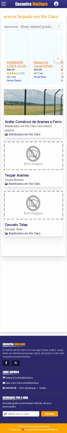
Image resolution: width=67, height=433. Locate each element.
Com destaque (27, 388)
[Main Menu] (3, 4)
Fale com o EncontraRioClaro (22, 383)
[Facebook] (6, 363)
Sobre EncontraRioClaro (19, 377)
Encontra (31, 4)
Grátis (42, 388)
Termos (22, 426)
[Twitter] (16, 363)
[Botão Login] (56, 4)
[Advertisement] (33, 295)
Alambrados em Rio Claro (24, 134)
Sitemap (45, 426)
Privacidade (33, 426)
